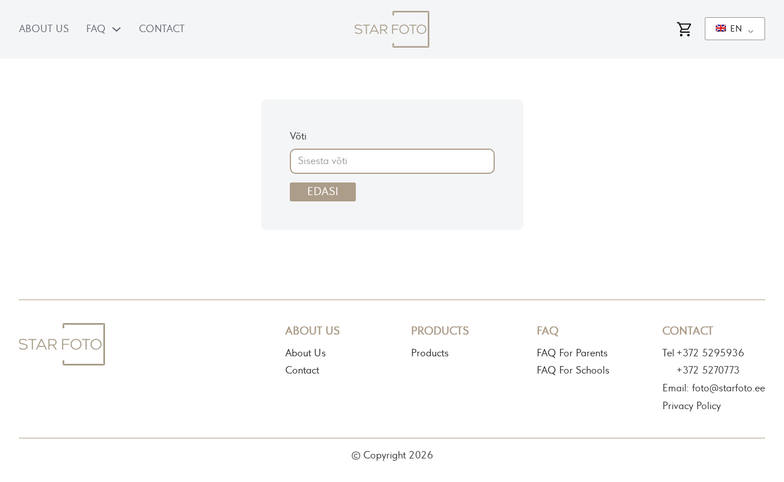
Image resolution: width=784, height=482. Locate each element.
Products (430, 353)
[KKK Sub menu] (116, 29)
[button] (749, 34)
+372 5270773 (708, 371)
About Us (44, 29)
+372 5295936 (710, 353)
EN (735, 28)
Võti (298, 136)
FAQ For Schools (573, 371)
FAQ (96, 29)
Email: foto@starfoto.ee (713, 388)
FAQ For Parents (572, 353)
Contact (162, 29)
